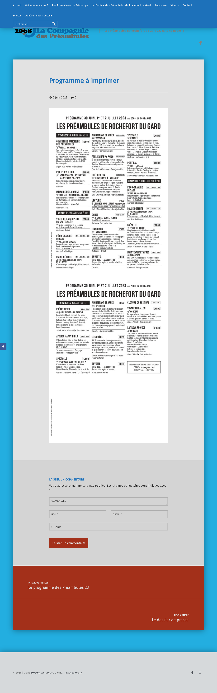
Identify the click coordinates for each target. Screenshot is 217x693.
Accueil (17, 5)
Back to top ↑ (73, 672)
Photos (17, 15)
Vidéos (175, 5)
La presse (161, 5)
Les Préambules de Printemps (70, 5)
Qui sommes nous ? (36, 5)
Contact (187, 5)
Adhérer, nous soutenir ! (39, 15)
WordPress (47, 672)
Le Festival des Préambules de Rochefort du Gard (121, 5)
